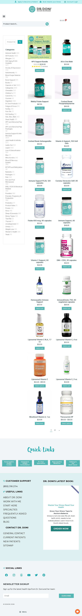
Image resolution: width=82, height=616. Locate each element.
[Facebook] (6, 575)
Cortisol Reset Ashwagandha (39, 141)
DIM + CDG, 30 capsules (66, 260)
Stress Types (10, 216)
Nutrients (8, 172)
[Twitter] (36, 575)
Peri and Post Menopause (10, 181)
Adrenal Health (10, 53)
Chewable (9, 90)
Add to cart (39, 70)
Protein (7, 208)
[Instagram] (14, 575)
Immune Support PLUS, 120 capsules (40, 182)
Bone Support (10, 80)
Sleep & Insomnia (11, 213)
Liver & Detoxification (12, 150)
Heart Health (9, 119)
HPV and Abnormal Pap (13, 122)
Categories (9, 88)
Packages (8, 174)
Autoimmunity (10, 72)
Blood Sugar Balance (12, 75)
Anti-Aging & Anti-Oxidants (11, 62)
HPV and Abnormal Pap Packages (13, 128)
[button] (4, 16)
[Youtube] (29, 575)
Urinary (7, 226)
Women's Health (11, 232)
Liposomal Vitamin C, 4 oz (66, 340)
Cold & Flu (9, 96)
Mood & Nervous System (11, 161)
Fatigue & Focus (11, 106)
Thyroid (8, 221)
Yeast (7, 234)
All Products (9, 56)
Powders (8, 193)
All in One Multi (67, 62)
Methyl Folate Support (39, 101)
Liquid (7, 148)
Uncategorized (10, 224)
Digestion (8, 101)
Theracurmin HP (66, 417)
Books (7, 83)
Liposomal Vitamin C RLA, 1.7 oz (39, 341)
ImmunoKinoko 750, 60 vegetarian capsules (66, 301)
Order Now (61, 528)
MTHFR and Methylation (13, 167)
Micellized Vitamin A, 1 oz (39, 417)
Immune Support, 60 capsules (66, 222)
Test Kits (8, 219)
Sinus (7, 211)
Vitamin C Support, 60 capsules (40, 261)
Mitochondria (10, 158)
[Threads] (21, 575)
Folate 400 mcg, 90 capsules (39, 221)
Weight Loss (9, 229)
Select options (39, 386)
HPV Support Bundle (39, 62)
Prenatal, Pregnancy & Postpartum (13, 197)
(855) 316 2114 (10, 486)
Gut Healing (9, 114)
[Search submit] (20, 42)
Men (7, 155)
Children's (9, 93)
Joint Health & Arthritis (13, 140)
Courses (8, 98)
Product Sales (10, 205)
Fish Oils (8, 111)
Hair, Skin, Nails (10, 117)
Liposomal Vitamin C (39, 379)
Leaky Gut (8, 145)
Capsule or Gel (10, 85)
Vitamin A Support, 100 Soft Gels (67, 142)
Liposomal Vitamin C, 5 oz (66, 379)
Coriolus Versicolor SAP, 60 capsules (67, 182)
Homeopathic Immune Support (39, 301)
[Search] (47, 24)
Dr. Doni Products (11, 103)
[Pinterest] (44, 575)
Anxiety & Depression (13, 68)
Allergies (8, 58)
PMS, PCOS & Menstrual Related (13, 188)
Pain (6, 177)
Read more (39, 423)
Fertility (7, 109)
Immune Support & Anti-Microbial (13, 135)
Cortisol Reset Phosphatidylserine (66, 102)
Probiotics (8, 203)
